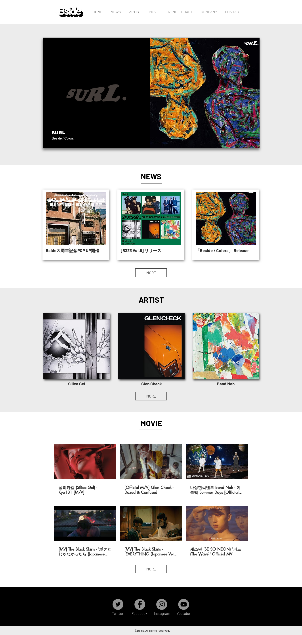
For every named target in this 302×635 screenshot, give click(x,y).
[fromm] (131, 141)
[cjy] (141, 141)
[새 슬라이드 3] (207, 141)
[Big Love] (116, 141)
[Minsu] (161, 141)
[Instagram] (161, 604)
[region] (76, 346)
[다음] (253, 93)
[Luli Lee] (172, 141)
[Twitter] (118, 604)
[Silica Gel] (89, 141)
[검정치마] (146, 141)
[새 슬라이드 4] (212, 141)
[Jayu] (121, 141)
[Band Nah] (100, 141)
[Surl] (182, 141)
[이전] (49, 93)
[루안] (192, 141)
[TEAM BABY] (110, 141)
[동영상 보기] (85, 461)
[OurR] (187, 141)
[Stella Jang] (151, 141)
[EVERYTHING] (126, 141)
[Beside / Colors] (105, 141)
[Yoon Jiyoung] (177, 141)
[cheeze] (136, 141)
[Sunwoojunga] (156, 141)
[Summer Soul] (167, 141)
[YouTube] (183, 604)
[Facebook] (139, 604)
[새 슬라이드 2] (202, 141)
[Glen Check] (95, 141)
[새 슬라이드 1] (197, 141)
